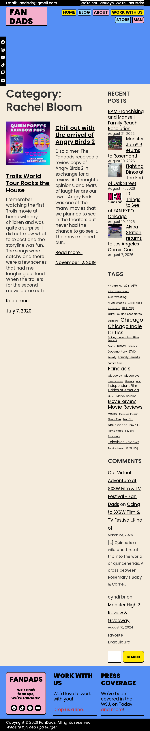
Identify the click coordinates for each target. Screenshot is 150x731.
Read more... (19, 301)
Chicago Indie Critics (125, 329)
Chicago (132, 319)
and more (112, 710)
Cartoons (113, 320)
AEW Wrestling (117, 297)
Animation (114, 308)
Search (133, 657)
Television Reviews (123, 442)
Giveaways (131, 376)
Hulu (138, 381)
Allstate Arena (135, 303)
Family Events (129, 357)
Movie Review (122, 401)
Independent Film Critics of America (123, 388)
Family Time (115, 363)
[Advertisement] (75, 55)
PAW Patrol (135, 425)
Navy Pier (114, 419)
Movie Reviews (125, 407)
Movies (112, 414)
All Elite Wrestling (117, 302)
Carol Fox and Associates (125, 314)
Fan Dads (21, 16)
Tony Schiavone (116, 448)
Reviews (129, 431)
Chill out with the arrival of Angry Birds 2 (75, 134)
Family (112, 357)
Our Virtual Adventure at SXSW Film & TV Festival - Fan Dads (124, 488)
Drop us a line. (68, 710)
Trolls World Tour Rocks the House (28, 183)
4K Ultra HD (115, 285)
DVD (132, 351)
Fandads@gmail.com (37, 2)
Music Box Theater (128, 414)
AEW (134, 285)
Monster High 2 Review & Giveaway (124, 613)
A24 (126, 285)
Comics (111, 346)
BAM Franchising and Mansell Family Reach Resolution (126, 120)
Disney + (132, 346)
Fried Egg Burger (42, 727)
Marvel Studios (126, 396)
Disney (121, 346)
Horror (129, 381)
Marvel (111, 396)
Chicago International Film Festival (123, 339)
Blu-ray (128, 308)
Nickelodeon (118, 425)
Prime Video (115, 430)
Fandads (119, 368)
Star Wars (114, 436)
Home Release (115, 381)
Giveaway (115, 376)
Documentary (117, 351)
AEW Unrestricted (118, 291)
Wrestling (132, 448)
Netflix (128, 419)
